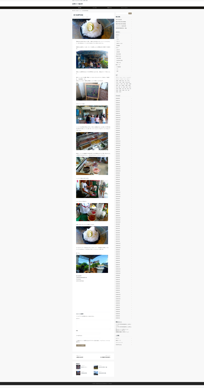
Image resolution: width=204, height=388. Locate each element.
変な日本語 (118, 54)
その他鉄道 (118, 66)
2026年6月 (118, 102)
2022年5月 (118, 207)
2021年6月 (118, 230)
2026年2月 (118, 111)
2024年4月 (118, 158)
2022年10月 (118, 196)
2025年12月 (118, 115)
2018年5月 (118, 309)
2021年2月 (118, 239)
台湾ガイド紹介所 (77, 4)
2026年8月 (118, 98)
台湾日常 (118, 51)
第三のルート (118, 329)
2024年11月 (118, 143)
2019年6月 (118, 281)
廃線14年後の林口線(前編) (121, 23)
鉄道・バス (118, 64)
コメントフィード (119, 342)
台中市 (128, 80)
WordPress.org (118, 344)
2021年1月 (118, 241)
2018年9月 (118, 300)
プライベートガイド (124, 7)
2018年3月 (118, 313)
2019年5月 (118, 283)
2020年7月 (118, 254)
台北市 (117, 82)
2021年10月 (118, 222)
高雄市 (120, 91)
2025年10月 (118, 119)
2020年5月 (118, 258)
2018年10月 (118, 298)
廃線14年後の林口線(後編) (121, 21)
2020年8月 (118, 251)
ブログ (117, 47)
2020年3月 (118, 262)
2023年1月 (118, 190)
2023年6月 (118, 179)
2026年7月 (118, 100)
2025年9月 (118, 121)
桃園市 (120, 88)
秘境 (125, 88)
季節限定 (123, 85)
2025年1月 (118, 138)
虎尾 (126, 90)
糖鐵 (128, 88)
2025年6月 (118, 128)
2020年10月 (118, 247)
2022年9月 (118, 198)
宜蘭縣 (126, 85)
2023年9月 (118, 173)
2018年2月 (118, 315)
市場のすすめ (109, 7)
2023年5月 (118, 181)
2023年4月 (118, 183)
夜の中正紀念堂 (119, 19)
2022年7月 (118, 202)
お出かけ (118, 49)
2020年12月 (118, 243)
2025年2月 (118, 136)
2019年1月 (118, 292)
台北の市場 (118, 58)
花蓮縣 (120, 90)
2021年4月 (118, 234)
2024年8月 (118, 149)
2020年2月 (118, 264)
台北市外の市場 (119, 60)
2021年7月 (118, 228)
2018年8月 (118, 303)
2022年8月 (118, 200)
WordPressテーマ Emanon (107, 383)
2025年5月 (118, 130)
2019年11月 (118, 271)
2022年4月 (118, 209)
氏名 (77, 330)
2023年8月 (118, 175)
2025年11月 (118, 117)
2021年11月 (118, 219)
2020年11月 (118, 245)
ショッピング (129, 77)
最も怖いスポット (84, 367)
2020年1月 (118, 266)
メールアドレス (79, 335)
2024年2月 (118, 162)
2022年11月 (118, 194)
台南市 (120, 82)
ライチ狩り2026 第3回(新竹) (121, 324)
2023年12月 (118, 166)
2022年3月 (118, 211)
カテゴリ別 (94, 7)
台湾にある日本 (127, 82)
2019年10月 (118, 273)
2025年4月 (118, 132)
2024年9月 (118, 147)
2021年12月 (118, 217)
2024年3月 (118, 160)
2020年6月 (118, 256)
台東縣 (123, 82)
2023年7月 (118, 177)
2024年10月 (118, 145)
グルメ (117, 39)
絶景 (130, 88)
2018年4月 (118, 311)
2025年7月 (118, 126)
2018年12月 (118, 294)
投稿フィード (118, 340)
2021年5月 (118, 232)
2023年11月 (118, 168)
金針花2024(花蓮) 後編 (103, 367)
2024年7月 (118, 151)
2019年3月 (118, 288)
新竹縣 (117, 88)
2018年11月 (118, 296)
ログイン (117, 338)
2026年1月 (118, 113)
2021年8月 (118, 226)
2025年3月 (118, 134)
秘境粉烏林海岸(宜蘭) (102, 373)
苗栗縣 (123, 90)
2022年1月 (118, 215)
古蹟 (125, 80)
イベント (124, 77)
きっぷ (121, 77)
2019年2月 (118, 290)
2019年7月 (118, 279)
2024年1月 (118, 164)
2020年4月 (118, 260)
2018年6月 (118, 307)
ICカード (117, 77)
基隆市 (117, 85)
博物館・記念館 (121, 80)
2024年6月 (118, 153)
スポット (118, 41)
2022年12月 (118, 192)
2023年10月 (118, 170)
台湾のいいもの (119, 43)
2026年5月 (118, 104)
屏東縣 (129, 85)
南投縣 (117, 80)
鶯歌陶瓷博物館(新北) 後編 (121, 28)
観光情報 (79, 7)
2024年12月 (118, 141)
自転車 (117, 90)
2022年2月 (118, 213)
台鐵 (117, 71)
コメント (78, 318)
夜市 (120, 85)
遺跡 (128, 90)
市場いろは (118, 62)
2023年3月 (118, 185)
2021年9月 (118, 224)
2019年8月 (118, 277)
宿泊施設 (118, 45)
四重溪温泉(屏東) (84, 373)
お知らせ (117, 34)
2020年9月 (118, 249)
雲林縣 (117, 91)
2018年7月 (118, 305)
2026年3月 (118, 109)
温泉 (123, 88)
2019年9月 (118, 275)
